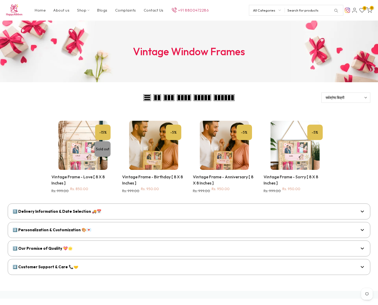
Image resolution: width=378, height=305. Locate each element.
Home (40, 10)
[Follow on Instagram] (347, 9)
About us (61, 10)
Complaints (125, 10)
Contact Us (154, 10)
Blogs (102, 10)
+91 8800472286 (193, 10)
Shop (81, 10)
